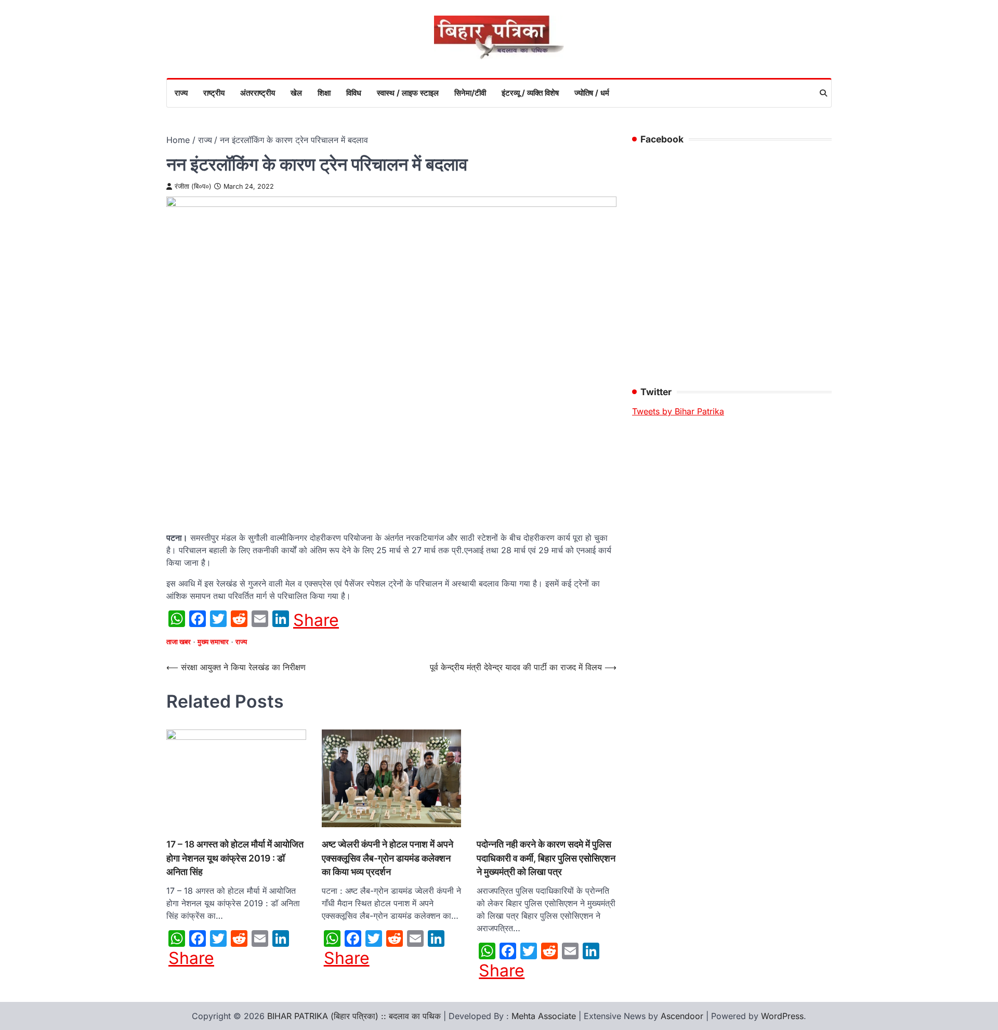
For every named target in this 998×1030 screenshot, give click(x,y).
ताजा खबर (178, 642)
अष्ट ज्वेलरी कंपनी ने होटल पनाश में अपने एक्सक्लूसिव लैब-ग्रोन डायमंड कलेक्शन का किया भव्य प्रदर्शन (387, 858)
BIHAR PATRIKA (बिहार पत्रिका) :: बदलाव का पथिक (354, 1016)
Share (316, 620)
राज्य (181, 93)
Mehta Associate (545, 1016)
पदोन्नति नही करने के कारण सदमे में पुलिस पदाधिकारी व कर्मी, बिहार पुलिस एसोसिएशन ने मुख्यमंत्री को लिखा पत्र (546, 858)
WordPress (782, 1016)
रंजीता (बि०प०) (193, 186)
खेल (296, 93)
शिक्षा (324, 93)
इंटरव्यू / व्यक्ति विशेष (530, 93)
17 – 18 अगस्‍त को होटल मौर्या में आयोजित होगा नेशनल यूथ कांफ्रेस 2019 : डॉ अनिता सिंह (235, 858)
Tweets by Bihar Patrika (678, 411)
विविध (353, 93)
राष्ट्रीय (214, 93)
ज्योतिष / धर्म (591, 93)
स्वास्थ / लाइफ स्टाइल (408, 93)
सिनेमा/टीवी (470, 93)
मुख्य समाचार (213, 642)
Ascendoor (682, 1016)
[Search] (823, 93)
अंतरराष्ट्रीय (257, 93)
